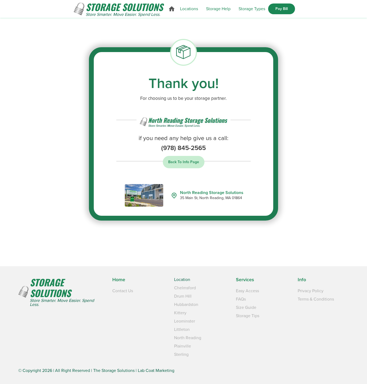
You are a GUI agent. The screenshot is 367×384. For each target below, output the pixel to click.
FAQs (241, 299)
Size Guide (246, 307)
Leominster (184, 321)
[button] (189, 9)
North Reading (187, 338)
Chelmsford (185, 288)
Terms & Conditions (316, 299)
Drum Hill (183, 296)
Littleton (182, 329)
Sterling (181, 354)
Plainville (182, 346)
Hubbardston (186, 304)
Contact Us (122, 291)
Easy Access (247, 291)
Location (182, 279)
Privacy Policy (310, 291)
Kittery (180, 313)
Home (118, 279)
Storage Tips (247, 316)
